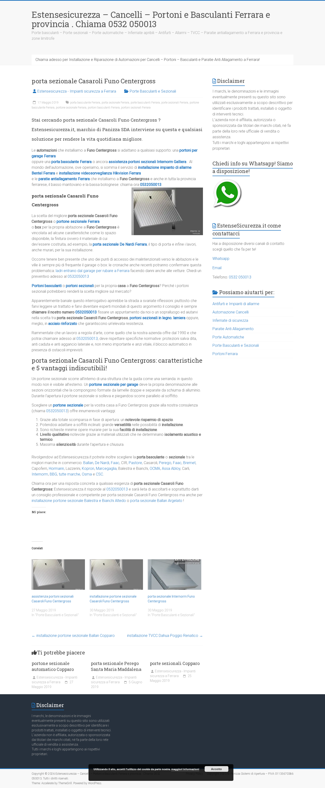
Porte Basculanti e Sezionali (153, 91)
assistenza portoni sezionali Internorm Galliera (147, 161)
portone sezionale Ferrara (71, 107)
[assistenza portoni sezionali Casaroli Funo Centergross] (58, 574)
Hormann (56, 468)
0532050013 (151, 184)
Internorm (40, 474)
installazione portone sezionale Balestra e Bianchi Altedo (79, 500)
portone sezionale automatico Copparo (53, 666)
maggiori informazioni (185, 769)
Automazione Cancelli (230, 312)
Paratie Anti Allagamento (233, 329)
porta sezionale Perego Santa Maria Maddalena (116, 666)
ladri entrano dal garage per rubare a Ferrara (92, 270)
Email (217, 268)
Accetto (216, 769)
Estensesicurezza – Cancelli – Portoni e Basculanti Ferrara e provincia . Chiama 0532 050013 (151, 19)
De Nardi (102, 463)
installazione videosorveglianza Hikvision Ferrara (100, 173)
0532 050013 (240, 277)
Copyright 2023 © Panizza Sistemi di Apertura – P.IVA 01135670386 (250, 773)
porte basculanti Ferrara (145, 102)
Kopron (88, 468)
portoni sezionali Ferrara (136, 107)
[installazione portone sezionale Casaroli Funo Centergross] (116, 574)
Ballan (88, 463)
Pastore (135, 463)
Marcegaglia (106, 468)
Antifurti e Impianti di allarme (235, 304)
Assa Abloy (171, 468)
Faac (115, 463)
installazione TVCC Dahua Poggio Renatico (165, 635)
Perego (165, 463)
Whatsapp (220, 258)
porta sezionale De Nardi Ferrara (120, 244)
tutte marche (69, 474)
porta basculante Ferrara (85, 102)
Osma (87, 474)
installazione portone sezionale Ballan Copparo (73, 635)
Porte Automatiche (228, 337)
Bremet (189, 463)
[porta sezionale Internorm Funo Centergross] (174, 574)
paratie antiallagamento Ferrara (64, 179)
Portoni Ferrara (225, 354)
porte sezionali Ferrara (174, 102)
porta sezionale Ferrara (115, 102)
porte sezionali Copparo (175, 663)
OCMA (155, 468)
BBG (53, 474)
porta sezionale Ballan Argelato (156, 500)
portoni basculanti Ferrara (104, 107)
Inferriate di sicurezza (230, 320)
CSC (99, 474)
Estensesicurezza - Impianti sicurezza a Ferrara (76, 91)
